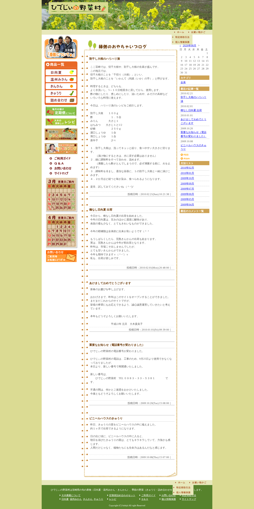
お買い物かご (198, 32)
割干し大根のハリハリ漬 (104, 58)
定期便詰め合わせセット (122, 495)
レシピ (61, 121)
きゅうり (61, 93)
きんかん (61, 86)
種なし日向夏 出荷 (100, 209)
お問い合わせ (61, 168)
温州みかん (61, 79)
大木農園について (71, 495)
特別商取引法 (182, 37)
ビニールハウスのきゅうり (106, 418)
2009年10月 (187, 178)
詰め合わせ (61, 100)
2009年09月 (187, 183)
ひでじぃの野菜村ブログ (61, 133)
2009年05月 (187, 199)
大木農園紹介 (61, 47)
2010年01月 (187, 173)
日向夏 (61, 72)
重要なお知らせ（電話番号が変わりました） (117, 344)
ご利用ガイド (61, 158)
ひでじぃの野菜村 (78, 8)
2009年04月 (187, 204)
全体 (183, 82)
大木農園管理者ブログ (61, 148)
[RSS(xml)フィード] (194, 154)
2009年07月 (187, 188)
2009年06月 (187, 194)
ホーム (180, 32)
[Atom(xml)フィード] (194, 158)
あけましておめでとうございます (110, 283)
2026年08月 (189, 45)
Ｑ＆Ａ (61, 163)
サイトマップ (61, 173)
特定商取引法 (189, 495)
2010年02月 (187, 167)
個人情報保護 (182, 42)
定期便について (61, 111)
